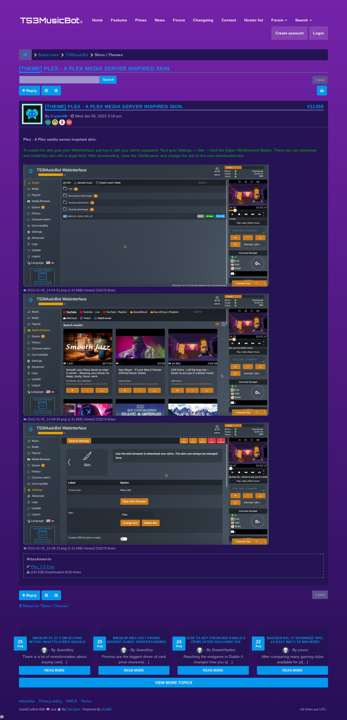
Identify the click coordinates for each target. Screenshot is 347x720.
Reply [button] (31, 90)
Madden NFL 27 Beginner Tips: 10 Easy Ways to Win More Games (295, 642)
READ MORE (54, 670)
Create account (289, 33)
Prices (141, 20)
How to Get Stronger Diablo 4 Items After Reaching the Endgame (216, 642)
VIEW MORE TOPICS (173, 682)
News (160, 20)
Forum (179, 20)
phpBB (106, 709)
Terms (86, 701)
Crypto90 (58, 116)
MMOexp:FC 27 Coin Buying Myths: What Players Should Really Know (57, 642)
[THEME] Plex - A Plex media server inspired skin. (95, 69)
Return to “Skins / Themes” (45, 606)
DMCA (71, 701)
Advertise (27, 701)
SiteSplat (73, 709)
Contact (228, 20)
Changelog (203, 20)
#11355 (315, 106)
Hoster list (253, 20)
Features (119, 20)
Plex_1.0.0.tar (42, 566)
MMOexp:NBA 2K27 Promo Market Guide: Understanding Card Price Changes (136, 642)
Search (302, 20)
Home (97, 20)
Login (318, 33)
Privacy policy (50, 701)
